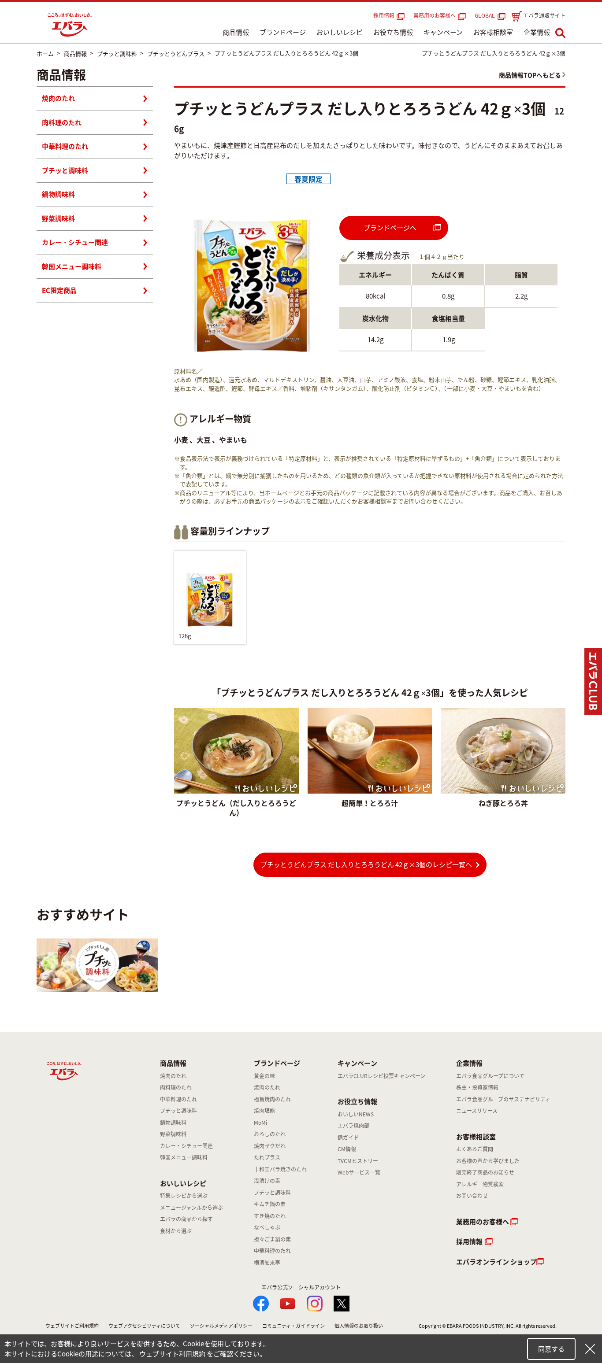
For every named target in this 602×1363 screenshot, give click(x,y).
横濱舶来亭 (267, 1263)
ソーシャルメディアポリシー (221, 1326)
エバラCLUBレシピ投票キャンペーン (381, 1076)
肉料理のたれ (62, 122)
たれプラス (267, 1157)
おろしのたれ (270, 1134)
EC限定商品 (59, 290)
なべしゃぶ (267, 1227)
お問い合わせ (472, 1196)
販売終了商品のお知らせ (485, 1172)
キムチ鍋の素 (270, 1204)
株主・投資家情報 (477, 1087)
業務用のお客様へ (434, 15)
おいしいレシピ (339, 32)
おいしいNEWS (356, 1114)
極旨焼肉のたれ (272, 1099)
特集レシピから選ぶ (184, 1196)
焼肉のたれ (58, 98)
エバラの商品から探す (186, 1219)
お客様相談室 (493, 32)
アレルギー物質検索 (480, 1184)
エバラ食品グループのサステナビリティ (503, 1099)
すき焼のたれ (270, 1216)
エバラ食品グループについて (490, 1076)
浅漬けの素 (267, 1181)
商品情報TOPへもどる (530, 74)
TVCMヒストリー (358, 1161)
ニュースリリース (477, 1111)
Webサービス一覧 (359, 1172)
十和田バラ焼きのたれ (280, 1169)
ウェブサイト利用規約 (172, 1354)
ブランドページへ (390, 228)
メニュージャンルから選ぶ (191, 1208)
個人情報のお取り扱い (358, 1326)
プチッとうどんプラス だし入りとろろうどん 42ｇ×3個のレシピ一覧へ (366, 864)
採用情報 (383, 15)
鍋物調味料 (58, 194)
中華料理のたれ (65, 146)
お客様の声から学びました (488, 1161)
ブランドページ (283, 32)
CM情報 (347, 1149)
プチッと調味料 (65, 170)
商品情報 (236, 32)
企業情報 (537, 32)
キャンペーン (443, 32)
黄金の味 (264, 1076)
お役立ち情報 (393, 32)
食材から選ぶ (176, 1231)
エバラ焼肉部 (353, 1126)
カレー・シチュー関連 (75, 242)
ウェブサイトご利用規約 (72, 1326)
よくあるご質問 (474, 1149)
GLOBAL (486, 15)
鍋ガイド (348, 1137)
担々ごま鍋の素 (272, 1239)
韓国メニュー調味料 (71, 266)
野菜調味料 (58, 218)
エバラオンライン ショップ (496, 1262)
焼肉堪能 (264, 1111)
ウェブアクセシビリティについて (144, 1326)
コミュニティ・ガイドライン (293, 1326)
